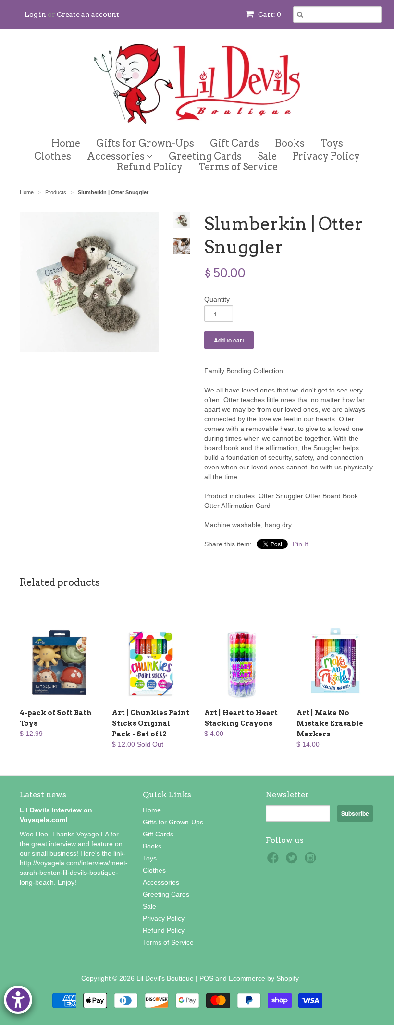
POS (206, 978)
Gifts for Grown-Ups (145, 143)
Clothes (52, 156)
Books (290, 143)
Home (65, 143)
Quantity (217, 299)
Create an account (88, 14)
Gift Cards (234, 143)
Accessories (117, 155)
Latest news (43, 794)
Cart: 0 (269, 14)
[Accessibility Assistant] (18, 1000)
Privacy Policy (326, 156)
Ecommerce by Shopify (264, 978)
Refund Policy (150, 167)
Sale (267, 156)
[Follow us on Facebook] (274, 860)
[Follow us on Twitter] (293, 860)
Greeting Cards (205, 156)
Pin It (300, 544)
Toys (331, 143)
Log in (35, 14)
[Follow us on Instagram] (312, 860)
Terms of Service (238, 167)
